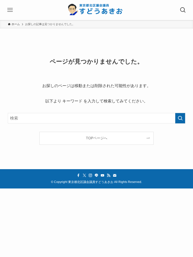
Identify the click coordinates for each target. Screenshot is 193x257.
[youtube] (102, 175)
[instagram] (90, 175)
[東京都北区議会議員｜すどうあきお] (96, 10)
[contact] (114, 175)
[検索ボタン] (183, 10)
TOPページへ (96, 138)
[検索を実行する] (180, 118)
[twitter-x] (84, 175)
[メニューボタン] (10, 10)
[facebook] (78, 175)
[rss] (108, 175)
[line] (96, 175)
